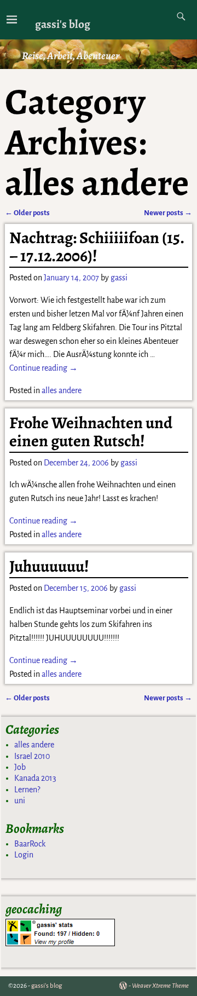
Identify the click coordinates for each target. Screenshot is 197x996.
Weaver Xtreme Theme (160, 985)
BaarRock (29, 843)
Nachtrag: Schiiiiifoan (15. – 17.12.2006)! (96, 247)
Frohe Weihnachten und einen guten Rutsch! (90, 432)
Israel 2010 (32, 756)
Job (20, 767)
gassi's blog (62, 24)
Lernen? (27, 789)
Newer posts (168, 213)
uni (19, 800)
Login (23, 854)
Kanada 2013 (35, 778)
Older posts (27, 213)
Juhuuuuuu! (49, 566)
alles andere (62, 390)
